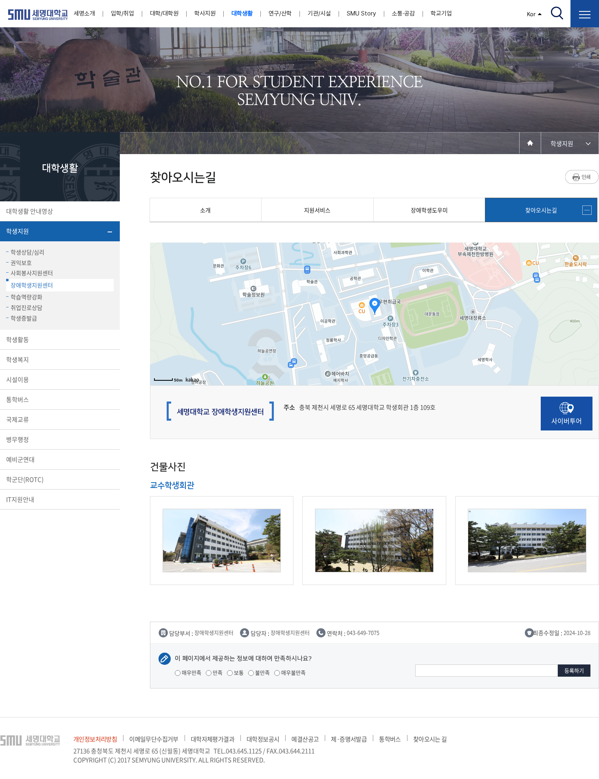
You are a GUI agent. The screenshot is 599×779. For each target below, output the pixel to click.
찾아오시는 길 (430, 739)
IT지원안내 (20, 499)
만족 (216, 672)
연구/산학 (280, 13)
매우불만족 (293, 672)
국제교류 (17, 419)
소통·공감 (403, 13)
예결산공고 (305, 739)
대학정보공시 (263, 739)
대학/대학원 (164, 13)
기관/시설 (319, 13)
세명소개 (84, 13)
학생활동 (17, 339)
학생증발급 (24, 318)
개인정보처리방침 (95, 739)
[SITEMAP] (584, 13)
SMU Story (361, 13)
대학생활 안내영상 (29, 211)
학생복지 (17, 359)
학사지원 (205, 13)
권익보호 (21, 262)
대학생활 (242, 13)
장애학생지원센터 (32, 285)
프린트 (582, 177)
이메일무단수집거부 (153, 739)
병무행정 (17, 439)
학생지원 (17, 231)
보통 (238, 672)
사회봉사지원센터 (32, 273)
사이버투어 (566, 421)
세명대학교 (38, 14)
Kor (531, 14)
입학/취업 (122, 13)
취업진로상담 (26, 307)
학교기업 (441, 13)
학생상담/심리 (27, 252)
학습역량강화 (26, 297)
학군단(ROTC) (25, 479)
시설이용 (17, 379)
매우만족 (191, 672)
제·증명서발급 (349, 739)
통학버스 (17, 399)
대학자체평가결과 (212, 739)
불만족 (262, 672)
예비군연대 (20, 459)
